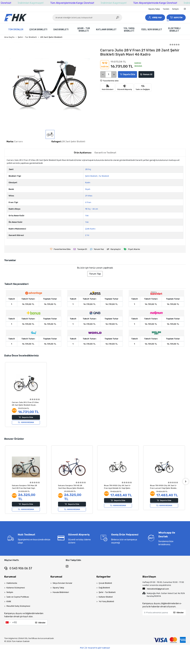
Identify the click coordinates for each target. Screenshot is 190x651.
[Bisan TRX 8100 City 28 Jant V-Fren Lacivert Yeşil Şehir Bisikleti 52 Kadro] (164, 467)
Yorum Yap (95, 273)
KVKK (9, 601)
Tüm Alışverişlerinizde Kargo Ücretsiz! (72, 2)
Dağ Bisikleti (104, 588)
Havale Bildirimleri (61, 592)
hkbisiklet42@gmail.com (158, 589)
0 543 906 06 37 (20, 568)
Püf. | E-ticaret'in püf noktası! (95, 648)
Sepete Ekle (129, 74)
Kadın (87, 182)
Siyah (87, 189)
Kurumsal (10, 576)
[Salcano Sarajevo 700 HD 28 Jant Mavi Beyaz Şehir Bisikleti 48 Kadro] (72, 467)
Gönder (42, 623)
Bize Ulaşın (149, 576)
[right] (185, 481)
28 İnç (88, 169)
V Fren (88, 202)
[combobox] (7, 622)
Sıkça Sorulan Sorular (62, 583)
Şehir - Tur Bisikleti (107, 592)
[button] (155, 17)
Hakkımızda (12, 583)
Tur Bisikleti (104, 176)
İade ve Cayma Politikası (18, 597)
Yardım (166, 9)
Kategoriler (103, 576)
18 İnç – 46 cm (91, 209)
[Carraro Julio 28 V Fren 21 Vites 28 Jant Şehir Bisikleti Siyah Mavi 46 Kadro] (26, 384)
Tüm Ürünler (15, 29)
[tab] (82, 153)
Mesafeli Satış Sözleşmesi (18, 606)
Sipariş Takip (154, 9)
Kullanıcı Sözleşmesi (16, 588)
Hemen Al (147, 74)
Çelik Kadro (90, 229)
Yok (87, 215)
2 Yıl (87, 235)
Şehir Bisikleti (91, 176)
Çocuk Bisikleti (105, 583)
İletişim (175, 9)
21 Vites (88, 196)
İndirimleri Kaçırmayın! (30, 2)
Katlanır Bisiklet (106, 597)
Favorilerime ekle (111, 81)
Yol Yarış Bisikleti (106, 601)
